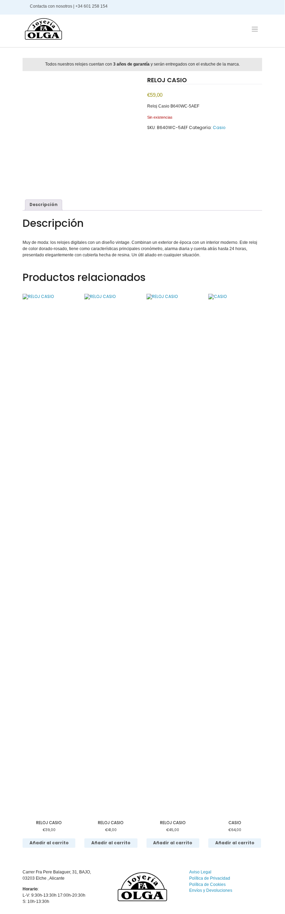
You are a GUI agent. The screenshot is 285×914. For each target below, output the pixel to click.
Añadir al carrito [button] (49, 843)
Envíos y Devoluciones (210, 890)
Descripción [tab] (44, 204)
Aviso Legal (200, 872)
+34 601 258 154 (92, 6)
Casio (219, 127)
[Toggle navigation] (254, 29)
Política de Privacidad (209, 878)
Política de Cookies (207, 884)
